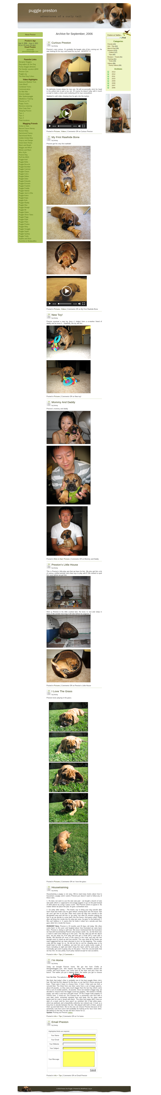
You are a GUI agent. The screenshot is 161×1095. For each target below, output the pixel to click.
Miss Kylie (23, 152)
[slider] (64, 126)
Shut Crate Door (25, 108)
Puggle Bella (23, 162)
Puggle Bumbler (24, 167)
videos (70, 1012)
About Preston (30, 35)
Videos (63, 131)
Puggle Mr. (23, 210)
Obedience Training (26, 99)
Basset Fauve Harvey (27, 128)
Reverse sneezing (25, 106)
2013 (113, 72)
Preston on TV (24, 101)
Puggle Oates (24, 212)
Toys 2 (21, 115)
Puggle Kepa (23, 198)
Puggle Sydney (24, 234)
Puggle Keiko (24, 195)
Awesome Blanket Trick (27, 82)
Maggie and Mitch (25, 148)
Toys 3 (21, 118)
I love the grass (62, 691)
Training (110, 59)
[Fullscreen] (83, 126)
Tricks (111, 61)
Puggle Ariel (23, 159)
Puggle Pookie (24, 224)
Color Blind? (23, 84)
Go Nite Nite (23, 92)
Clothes (111, 52)
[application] (67, 113)
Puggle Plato (23, 222)
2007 (113, 85)
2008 (113, 83)
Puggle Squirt (24, 231)
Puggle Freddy (24, 188)
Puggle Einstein (24, 183)
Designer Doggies (25, 62)
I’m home (57, 960)
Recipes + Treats (113, 57)
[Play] (50, 126)
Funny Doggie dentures (27, 67)
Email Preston (60, 1021)
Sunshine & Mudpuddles (28, 241)
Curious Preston (61, 42)
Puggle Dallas (24, 176)
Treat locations (24, 120)
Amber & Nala (24, 126)
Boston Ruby (23, 131)
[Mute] (79, 126)
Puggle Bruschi (24, 164)
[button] (67, 113)
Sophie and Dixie (25, 239)
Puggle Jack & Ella (26, 193)
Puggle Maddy (24, 203)
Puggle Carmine (24, 169)
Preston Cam (23, 71)
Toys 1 (21, 113)
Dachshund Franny (26, 133)
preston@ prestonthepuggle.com (30, 50)
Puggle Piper (23, 219)
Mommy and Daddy (63, 402)
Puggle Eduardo (24, 181)
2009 (113, 81)
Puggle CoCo (23, 174)
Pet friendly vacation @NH (28, 69)
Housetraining (60, 887)
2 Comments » (68, 954)
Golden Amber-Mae (26, 138)
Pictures (57, 131)
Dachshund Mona (25, 136)
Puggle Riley (23, 227)
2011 (113, 76)
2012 (113, 74)
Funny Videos (113, 65)
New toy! (57, 314)
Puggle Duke (23, 179)
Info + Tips (58, 954)
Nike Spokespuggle (26, 96)
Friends (110, 44)
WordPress (84, 1088)
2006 (113, 88)
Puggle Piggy (24, 217)
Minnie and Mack (25, 150)
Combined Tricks (25, 87)
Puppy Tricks (24, 104)
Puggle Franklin (24, 186)
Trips (110, 54)
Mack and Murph (25, 145)
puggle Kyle (23, 200)
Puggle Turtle (24, 236)
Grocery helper (24, 94)
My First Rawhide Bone (65, 137)
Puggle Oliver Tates (26, 215)
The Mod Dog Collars (26, 76)
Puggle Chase (24, 171)
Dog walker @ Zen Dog (27, 64)
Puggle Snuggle (24, 229)
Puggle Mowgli (24, 207)
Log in (90, 1088)
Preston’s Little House (65, 564)
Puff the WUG (24, 157)
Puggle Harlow (24, 191)
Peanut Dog (23, 155)
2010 (113, 78)
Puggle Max (23, 205)
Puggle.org (23, 74)
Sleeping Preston (25, 111)
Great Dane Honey (25, 143)
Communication (24, 89)
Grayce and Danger (26, 140)
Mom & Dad (58, 559)
